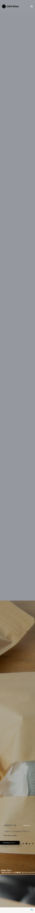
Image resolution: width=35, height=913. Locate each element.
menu (31, 6)
